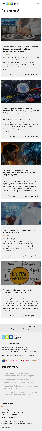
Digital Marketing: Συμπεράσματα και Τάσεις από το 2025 (19, 231)
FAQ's (30, 423)
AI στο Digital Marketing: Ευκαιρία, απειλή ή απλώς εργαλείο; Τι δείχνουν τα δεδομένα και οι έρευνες (21, 111)
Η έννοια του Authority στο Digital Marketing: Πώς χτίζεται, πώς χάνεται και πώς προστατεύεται (20, 394)
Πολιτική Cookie (17, 423)
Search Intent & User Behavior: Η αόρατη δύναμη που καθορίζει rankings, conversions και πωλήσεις (20, 49)
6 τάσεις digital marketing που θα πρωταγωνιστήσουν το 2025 (17, 291)
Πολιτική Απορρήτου (6, 423)
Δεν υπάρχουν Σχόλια (32, 74)
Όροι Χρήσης (24, 423)
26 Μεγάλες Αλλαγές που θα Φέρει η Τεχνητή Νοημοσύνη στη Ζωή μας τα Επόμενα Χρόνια (19, 173)
